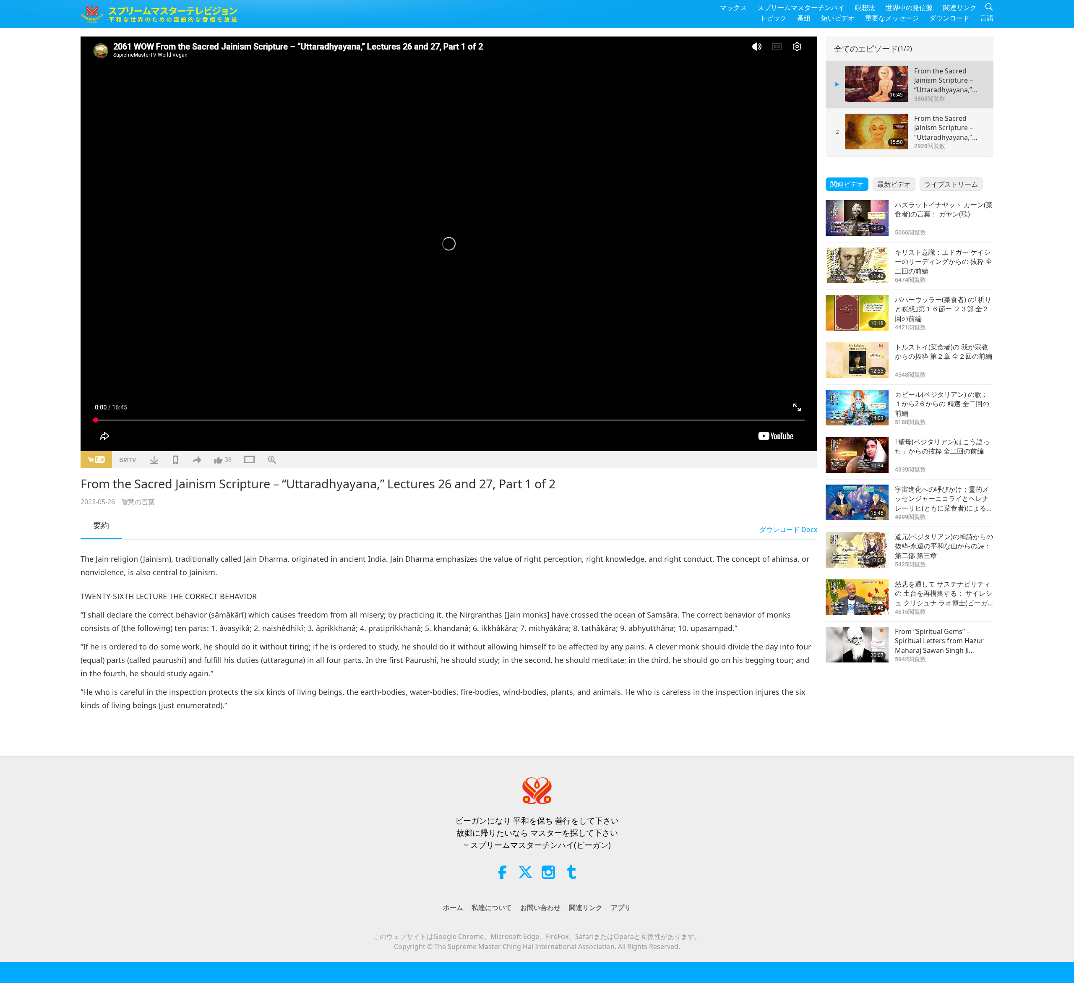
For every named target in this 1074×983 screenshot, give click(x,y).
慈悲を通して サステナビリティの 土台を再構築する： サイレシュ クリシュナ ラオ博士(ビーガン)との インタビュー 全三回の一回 (943, 593)
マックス (733, 7)
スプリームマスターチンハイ (801, 7)
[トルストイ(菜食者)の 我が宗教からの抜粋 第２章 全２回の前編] (857, 360)
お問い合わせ (540, 907)
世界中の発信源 (909, 7)
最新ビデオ (894, 184)
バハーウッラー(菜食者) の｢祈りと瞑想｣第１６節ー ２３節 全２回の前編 (943, 309)
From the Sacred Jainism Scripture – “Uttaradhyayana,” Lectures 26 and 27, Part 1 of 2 (944, 80)
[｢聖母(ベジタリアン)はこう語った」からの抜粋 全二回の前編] (857, 455)
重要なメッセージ (892, 18)
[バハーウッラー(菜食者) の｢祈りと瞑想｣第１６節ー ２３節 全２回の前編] (857, 313)
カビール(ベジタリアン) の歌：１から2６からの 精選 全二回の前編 (942, 404)
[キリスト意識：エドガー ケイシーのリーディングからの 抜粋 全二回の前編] (857, 265)
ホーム (453, 907)
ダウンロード (949, 18)
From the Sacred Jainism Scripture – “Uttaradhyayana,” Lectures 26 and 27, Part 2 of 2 (944, 128)
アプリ (621, 907)
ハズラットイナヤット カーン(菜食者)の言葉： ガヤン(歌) (944, 209)
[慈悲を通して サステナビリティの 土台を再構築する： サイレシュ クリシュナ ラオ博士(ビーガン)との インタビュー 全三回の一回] (857, 597)
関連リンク (960, 7)
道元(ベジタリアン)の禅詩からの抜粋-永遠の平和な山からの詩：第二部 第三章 (944, 546)
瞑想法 (865, 7)
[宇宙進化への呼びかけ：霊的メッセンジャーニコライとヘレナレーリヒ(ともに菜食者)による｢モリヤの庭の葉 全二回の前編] (857, 502)
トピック (773, 18)
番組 (804, 18)
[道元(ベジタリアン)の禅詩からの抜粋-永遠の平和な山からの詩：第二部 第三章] (857, 550)
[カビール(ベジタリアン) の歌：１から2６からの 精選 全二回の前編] (857, 407)
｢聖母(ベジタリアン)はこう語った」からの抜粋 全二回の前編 (942, 446)
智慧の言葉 (138, 501)
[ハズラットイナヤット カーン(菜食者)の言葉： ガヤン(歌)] (857, 218)
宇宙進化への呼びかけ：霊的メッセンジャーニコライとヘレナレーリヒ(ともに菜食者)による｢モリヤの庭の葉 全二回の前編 (942, 499)
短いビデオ (838, 18)
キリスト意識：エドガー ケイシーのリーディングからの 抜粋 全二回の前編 (943, 262)
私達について (492, 907)
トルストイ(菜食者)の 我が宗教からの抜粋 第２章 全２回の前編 (943, 351)
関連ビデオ (847, 184)
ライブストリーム (951, 184)
